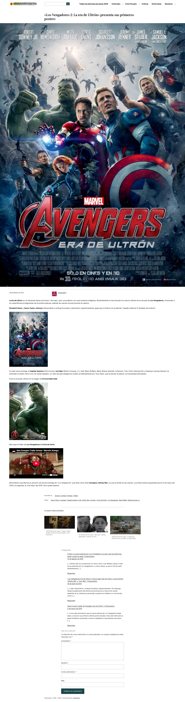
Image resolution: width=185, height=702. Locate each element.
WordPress (77, 698)
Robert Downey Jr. (134, 500)
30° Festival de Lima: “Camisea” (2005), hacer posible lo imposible (124, 537)
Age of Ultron (55, 500)
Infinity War (85, 500)
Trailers (75, 495)
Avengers (63, 500)
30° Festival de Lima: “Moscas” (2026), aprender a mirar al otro (92, 535)
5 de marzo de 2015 (74, 609)
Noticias (70, 495)
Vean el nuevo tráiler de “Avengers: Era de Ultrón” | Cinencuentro (91, 606)
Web (62, 681)
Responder (71, 573)
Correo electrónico (68, 672)
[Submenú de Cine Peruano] (139, 4)
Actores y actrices (60, 495)
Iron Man (93, 500)
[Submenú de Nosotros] (175, 4)
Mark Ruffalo (123, 500)
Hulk (79, 500)
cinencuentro (62, 292)
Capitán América (72, 500)
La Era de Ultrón (101, 500)
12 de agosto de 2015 (75, 559)
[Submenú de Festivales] (123, 4)
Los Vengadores (113, 500)
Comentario (66, 641)
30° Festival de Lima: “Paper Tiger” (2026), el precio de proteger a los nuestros (58, 532)
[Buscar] (68, 3)
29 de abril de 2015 (74, 584)
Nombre (64, 663)
